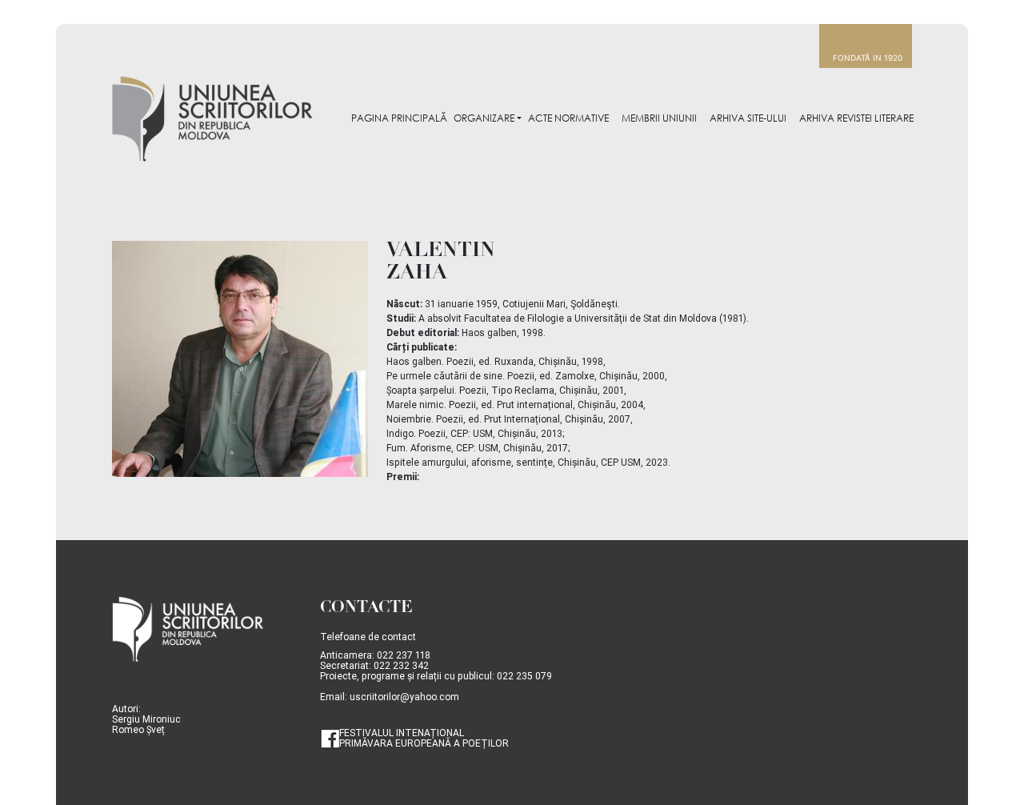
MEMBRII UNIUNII (659, 118)
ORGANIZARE (484, 118)
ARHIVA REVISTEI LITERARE (856, 118)
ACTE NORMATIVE (568, 118)
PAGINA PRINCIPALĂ (399, 118)
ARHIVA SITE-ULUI (748, 118)
